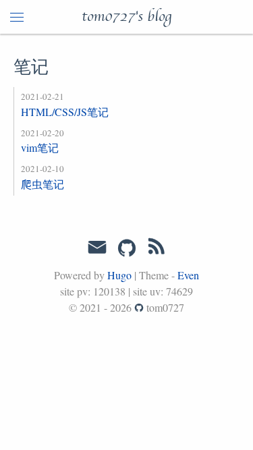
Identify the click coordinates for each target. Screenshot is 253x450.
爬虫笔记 (42, 184)
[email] (97, 247)
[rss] (156, 249)
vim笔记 (40, 147)
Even (188, 275)
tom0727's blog (126, 16)
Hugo (119, 275)
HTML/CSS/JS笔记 (65, 112)
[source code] (139, 307)
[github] (127, 249)
